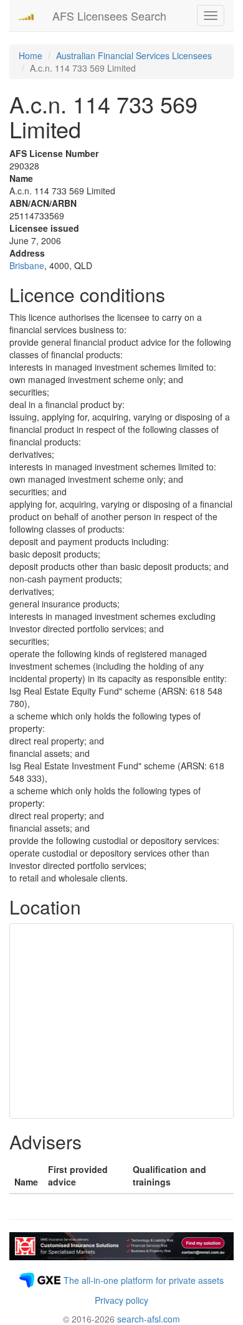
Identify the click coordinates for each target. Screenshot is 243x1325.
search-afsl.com (148, 1319)
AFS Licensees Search (109, 15)
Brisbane (26, 265)
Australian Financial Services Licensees (134, 55)
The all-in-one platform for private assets (144, 1280)
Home (30, 55)
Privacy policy (121, 1300)
